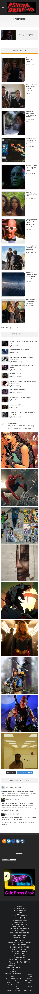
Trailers (18, 990)
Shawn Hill (31, 306)
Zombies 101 (13, 987)
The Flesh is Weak (19, 945)
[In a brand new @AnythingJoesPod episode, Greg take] (19, 713)
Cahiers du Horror (19, 931)
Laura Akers (31, 64)
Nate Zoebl (14, 407)
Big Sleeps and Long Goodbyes (19, 929)
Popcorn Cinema (19, 958)
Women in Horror (13, 982)
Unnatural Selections (13, 974)
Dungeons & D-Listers (19, 937)
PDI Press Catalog (19, 908)
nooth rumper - (13, 787)
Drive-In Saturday (19, 935)
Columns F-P (19, 938)
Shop (31, 990)
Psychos (26, 990)
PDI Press (19, 906)
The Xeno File (13, 985)
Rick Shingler (15, 346)
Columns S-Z (13, 963)
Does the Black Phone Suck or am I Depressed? (17, 791)
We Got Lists (13, 980)
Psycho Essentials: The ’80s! (19, 962)
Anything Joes (19, 922)
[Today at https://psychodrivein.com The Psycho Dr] (19, 562)
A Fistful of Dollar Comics (19, 916)
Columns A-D (19, 914)
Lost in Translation (19, 949)
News (17, 988)
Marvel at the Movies (19, 951)
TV (30, 985)
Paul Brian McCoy (16, 361)
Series (30, 987)
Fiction (19, 912)
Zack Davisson (32, 252)
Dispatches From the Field (19, 933)
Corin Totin (31, 173)
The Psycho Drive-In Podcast (19, 960)
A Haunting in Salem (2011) (25, 35)
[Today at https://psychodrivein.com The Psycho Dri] (19, 487)
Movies (29, 982)
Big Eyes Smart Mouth (19, 926)
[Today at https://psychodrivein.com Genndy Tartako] (19, 600)
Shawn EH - (12, 799)
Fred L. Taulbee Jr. (16, 376)
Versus (13, 976)
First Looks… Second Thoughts (19, 943)
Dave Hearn (15, 352)
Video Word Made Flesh (13, 978)
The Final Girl (32, 198)
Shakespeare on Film (13, 967)
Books (30, 976)
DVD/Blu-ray (29, 980)
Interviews (9, 990)
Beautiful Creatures (19, 924)
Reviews (30, 974)
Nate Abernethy (16, 386)
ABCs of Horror (19, 918)
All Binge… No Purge (19, 920)
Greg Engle (31, 146)
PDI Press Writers (19, 910)
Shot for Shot (13, 969)
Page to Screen (19, 955)
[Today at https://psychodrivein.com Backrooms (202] (19, 751)
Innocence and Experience (19, 947)
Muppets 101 (19, 953)
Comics (29, 978)
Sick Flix (13, 972)
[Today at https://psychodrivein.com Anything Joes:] (19, 450)
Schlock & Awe (13, 965)
